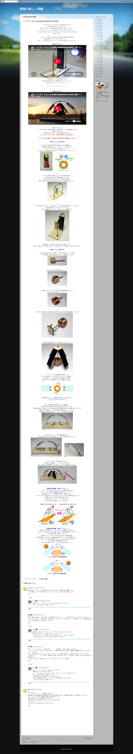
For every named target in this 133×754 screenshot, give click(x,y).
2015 (98, 74)
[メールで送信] (40, 579)
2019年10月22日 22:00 (44, 601)
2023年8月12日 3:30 (36, 689)
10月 (100, 39)
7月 (100, 53)
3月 (100, 62)
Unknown (30, 588)
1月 (100, 64)
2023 (98, 26)
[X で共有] (44, 579)
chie (34, 601)
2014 (98, 76)
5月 (100, 58)
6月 (100, 55)
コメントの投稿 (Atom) (32, 741)
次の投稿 (26, 738)
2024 (98, 23)
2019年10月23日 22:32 (39, 615)
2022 (98, 28)
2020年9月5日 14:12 (38, 646)
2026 (98, 19)
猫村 (29, 689)
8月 (100, 51)
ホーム (57, 738)
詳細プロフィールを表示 (102, 100)
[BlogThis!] (42, 579)
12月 (100, 36)
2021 (98, 30)
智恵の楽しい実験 (31, 8)
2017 (98, 69)
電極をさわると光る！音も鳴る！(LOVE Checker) (104, 47)
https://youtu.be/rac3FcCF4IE (57, 399)
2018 (98, 67)
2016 (98, 71)
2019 (98, 34)
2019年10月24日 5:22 (43, 629)
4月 (100, 60)
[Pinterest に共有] (47, 579)
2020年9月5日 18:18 (43, 667)
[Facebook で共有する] (46, 579)
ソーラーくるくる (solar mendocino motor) (104, 42)
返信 (29, 594)
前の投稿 (88, 738)
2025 (98, 21)
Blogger (70, 749)
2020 (98, 32)
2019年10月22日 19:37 (40, 588)
